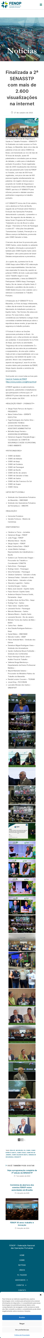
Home (22, 1255)
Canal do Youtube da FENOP (16, 379)
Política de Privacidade (22, 1335)
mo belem (19, 1150)
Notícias (22, 1265)
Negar (22, 1324)
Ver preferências (22, 1330)
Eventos (20, 1285)
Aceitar (22, 1317)
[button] (40, 1295)
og (24, 1150)
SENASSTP (17, 1157)
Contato (22, 1290)
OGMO (28, 1150)
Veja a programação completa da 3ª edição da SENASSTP (22, 1171)
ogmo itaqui (21, 1152)
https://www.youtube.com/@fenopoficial (21, 382)
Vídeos (22, 1270)
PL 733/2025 (22, 1275)
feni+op (12, 1150)
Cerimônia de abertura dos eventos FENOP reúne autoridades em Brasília (22, 1187)
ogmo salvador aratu (20, 1155)
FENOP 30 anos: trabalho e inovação (22, 1223)
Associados (20, 1280)
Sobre (22, 1260)
